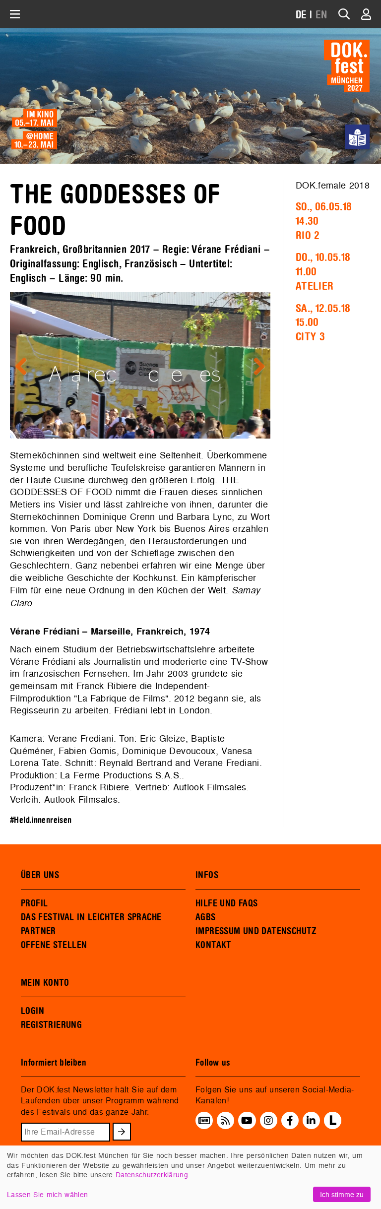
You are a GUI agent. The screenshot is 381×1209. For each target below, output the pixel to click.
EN (321, 15)
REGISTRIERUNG (51, 1025)
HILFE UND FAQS (226, 903)
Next (255, 367)
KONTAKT (213, 945)
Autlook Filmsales (210, 787)
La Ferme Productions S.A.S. (121, 775)
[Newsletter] (204, 1121)
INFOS (206, 875)
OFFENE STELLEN (54, 945)
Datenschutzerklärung (152, 1174)
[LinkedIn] (311, 1121)
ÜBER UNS (40, 875)
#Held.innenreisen (41, 820)
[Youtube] (247, 1121)
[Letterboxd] (332, 1126)
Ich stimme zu (342, 1194)
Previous (25, 367)
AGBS (205, 917)
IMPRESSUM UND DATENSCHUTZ (256, 931)
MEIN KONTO (45, 983)
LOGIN (32, 1011)
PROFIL (34, 903)
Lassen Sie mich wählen (47, 1194)
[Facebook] (290, 1121)
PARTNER (38, 931)
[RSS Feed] (225, 1121)
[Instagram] (268, 1121)
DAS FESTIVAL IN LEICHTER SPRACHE (91, 917)
